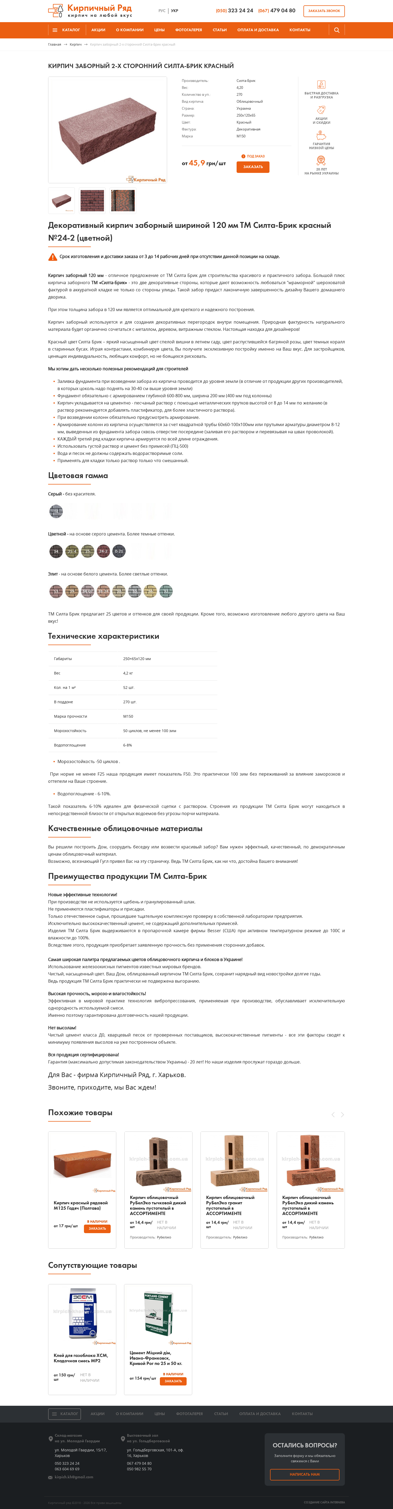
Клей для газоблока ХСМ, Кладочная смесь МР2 (81, 1358)
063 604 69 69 (67, 1468)
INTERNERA (337, 1502)
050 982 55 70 (139, 1468)
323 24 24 (234, 11)
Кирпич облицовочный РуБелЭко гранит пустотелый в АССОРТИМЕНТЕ (230, 1206)
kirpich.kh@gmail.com (74, 1477)
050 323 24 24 (67, 1463)
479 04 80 (276, 11)
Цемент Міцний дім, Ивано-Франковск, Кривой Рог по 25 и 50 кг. (156, 1358)
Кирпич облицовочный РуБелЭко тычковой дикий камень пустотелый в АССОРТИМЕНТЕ (158, 1206)
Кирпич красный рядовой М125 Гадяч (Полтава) (81, 1206)
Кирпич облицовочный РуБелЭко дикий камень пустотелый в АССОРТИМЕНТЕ (308, 1206)
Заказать (253, 167)
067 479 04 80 (139, 1463)
